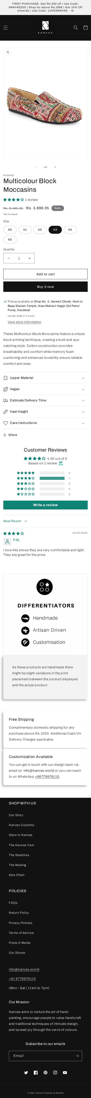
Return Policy (19, 912)
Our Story (16, 815)
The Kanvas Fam (21, 845)
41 (25, 229)
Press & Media (20, 942)
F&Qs (13, 902)
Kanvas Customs (21, 825)
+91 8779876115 (22, 978)
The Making (17, 865)
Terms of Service (21, 933)
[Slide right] (55, 167)
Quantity (9, 249)
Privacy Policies (20, 923)
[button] (5, 27)
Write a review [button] (45, 505)
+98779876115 (47, 776)
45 (10, 239)
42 (40, 229)
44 (70, 229)
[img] (13, 533)
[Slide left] (36, 167)
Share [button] (12, 435)
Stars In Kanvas (20, 835)
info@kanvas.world (24, 969)
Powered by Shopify (54, 1093)
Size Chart (17, 875)
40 (10, 229)
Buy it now (45, 287)
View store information (24, 322)
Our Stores (17, 952)
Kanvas (39, 1093)
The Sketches (19, 855)
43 (55, 229)
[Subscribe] (77, 1056)
